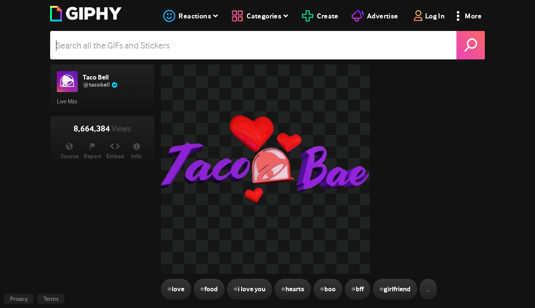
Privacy (19, 298)
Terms (51, 298)
